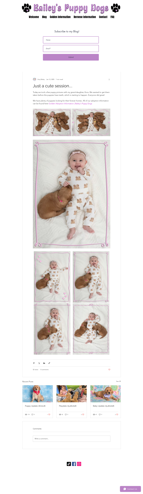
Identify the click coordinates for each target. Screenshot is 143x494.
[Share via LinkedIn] (44, 363)
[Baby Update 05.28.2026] (105, 393)
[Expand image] (52, 122)
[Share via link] (49, 363)
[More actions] (109, 79)
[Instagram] (79, 464)
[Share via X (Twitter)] (39, 363)
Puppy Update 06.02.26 (35, 406)
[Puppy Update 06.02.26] (38, 393)
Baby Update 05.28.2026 (103, 406)
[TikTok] (69, 464)
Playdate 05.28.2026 (67, 406)
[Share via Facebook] (34, 363)
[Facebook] (74, 464)
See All (118, 381)
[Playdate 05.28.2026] (72, 393)
